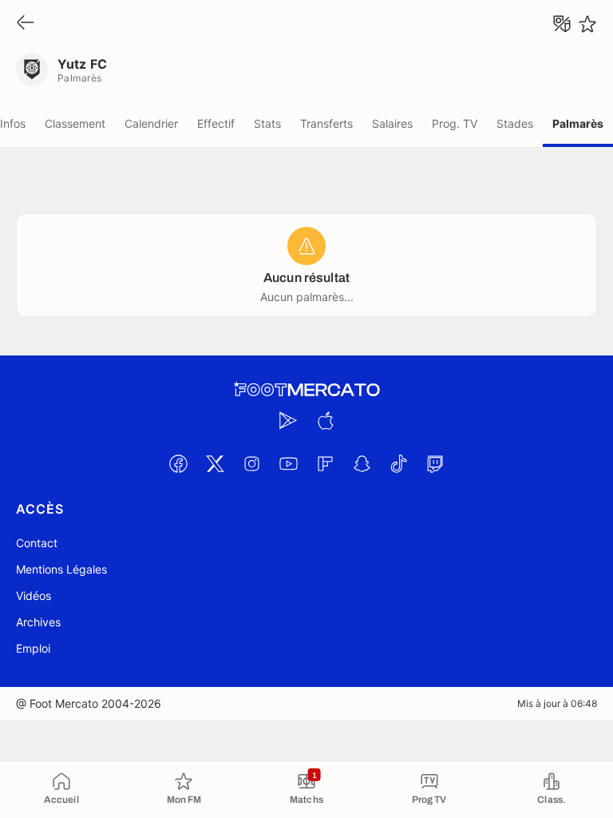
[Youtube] (288, 463)
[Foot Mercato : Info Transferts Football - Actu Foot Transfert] (306, 390)
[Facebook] (178, 463)
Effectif (216, 123)
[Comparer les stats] (561, 24)
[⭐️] (587, 24)
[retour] (25, 23)
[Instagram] (251, 463)
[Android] (288, 420)
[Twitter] (215, 463)
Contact (36, 543)
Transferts (326, 123)
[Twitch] (435, 463)
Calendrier (151, 123)
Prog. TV (454, 123)
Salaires (392, 123)
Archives (38, 622)
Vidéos (33, 595)
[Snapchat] (362, 463)
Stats (267, 123)
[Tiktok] (398, 463)
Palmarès (577, 123)
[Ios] (325, 420)
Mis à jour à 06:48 (557, 703)
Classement (75, 123)
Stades (514, 123)
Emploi (33, 648)
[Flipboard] (325, 463)
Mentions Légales (61, 569)
